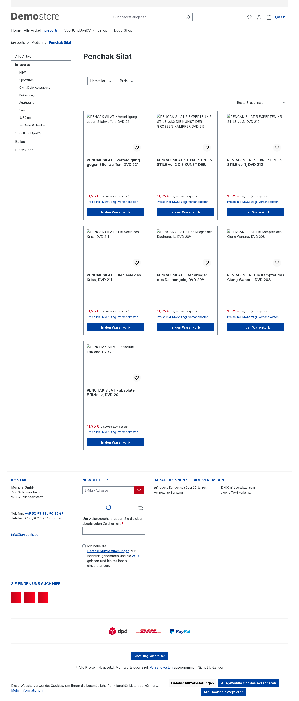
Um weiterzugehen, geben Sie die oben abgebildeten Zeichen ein (112, 521)
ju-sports (22, 65)
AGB (135, 556)
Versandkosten (161, 667)
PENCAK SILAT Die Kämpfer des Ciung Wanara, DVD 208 (255, 277)
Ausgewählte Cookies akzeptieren (248, 683)
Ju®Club (25, 117)
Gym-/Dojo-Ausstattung (34, 87)
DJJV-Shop (24, 150)
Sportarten (26, 80)
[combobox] (147, 17)
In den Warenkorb (115, 212)
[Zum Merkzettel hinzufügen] (137, 148)
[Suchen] (188, 17)
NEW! (22, 72)
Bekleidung (27, 95)
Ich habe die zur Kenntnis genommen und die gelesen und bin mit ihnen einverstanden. (113, 556)
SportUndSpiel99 (28, 133)
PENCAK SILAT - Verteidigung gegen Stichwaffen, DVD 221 (113, 162)
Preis (124, 81)
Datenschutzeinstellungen (192, 683)
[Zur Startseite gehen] (35, 16)
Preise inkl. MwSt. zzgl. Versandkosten (112, 202)
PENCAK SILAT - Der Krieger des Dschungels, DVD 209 (182, 277)
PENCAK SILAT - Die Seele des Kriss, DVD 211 (114, 277)
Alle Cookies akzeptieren (224, 692)
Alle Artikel (23, 56)
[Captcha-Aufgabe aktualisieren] (140, 508)
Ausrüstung (26, 102)
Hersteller (98, 81)
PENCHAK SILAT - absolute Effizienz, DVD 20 (111, 392)
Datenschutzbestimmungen (108, 551)
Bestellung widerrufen (149, 656)
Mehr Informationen (27, 690)
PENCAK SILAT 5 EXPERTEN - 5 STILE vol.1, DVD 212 (254, 162)
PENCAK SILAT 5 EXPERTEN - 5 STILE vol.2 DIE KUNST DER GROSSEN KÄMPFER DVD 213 (184, 162)
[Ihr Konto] (259, 17)
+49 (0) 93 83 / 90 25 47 (44, 513)
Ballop (20, 141)
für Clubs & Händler (32, 125)
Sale (22, 110)
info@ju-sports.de (24, 534)
